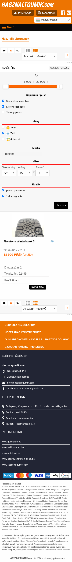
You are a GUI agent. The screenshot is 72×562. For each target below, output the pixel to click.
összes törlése (59, 68)
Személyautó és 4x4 (17, 101)
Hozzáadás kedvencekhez (23, 332)
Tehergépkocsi (14, 112)
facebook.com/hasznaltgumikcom (25, 388)
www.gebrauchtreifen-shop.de (18, 458)
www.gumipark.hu (11, 441)
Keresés (61, 205)
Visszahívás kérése (18, 376)
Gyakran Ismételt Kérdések (24, 346)
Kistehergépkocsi (15, 106)
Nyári (13, 127)
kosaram (48, 12)
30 (11, 50)
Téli (12, 133)
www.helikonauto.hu (13, 447)
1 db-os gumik (14, 196)
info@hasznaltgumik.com (20, 382)
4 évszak (15, 139)
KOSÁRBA (37, 287)
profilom (24, 12)
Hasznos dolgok (57, 339)
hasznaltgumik (27, 4)
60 (17, 50)
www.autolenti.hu (11, 453)
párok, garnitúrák (15, 190)
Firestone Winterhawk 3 (19, 241)
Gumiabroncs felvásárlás (23, 339)
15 (4, 50)
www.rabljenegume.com (15, 464)
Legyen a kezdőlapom (20, 325)
